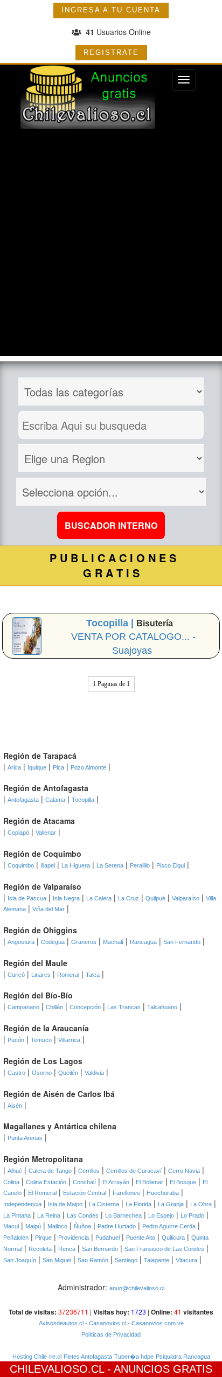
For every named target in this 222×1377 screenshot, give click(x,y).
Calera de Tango (50, 1171)
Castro (16, 1073)
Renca (66, 1249)
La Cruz (128, 898)
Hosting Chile (29, 1356)
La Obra (201, 1204)
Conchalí (84, 1182)
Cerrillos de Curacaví (134, 1171)
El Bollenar (149, 1182)
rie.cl (55, 1356)
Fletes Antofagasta (88, 1356)
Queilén (68, 1073)
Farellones (126, 1193)
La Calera (99, 898)
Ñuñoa (82, 1226)
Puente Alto (140, 1237)
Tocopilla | (111, 623)
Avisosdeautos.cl (61, 1323)
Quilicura (173, 1237)
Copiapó (18, 832)
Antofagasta (23, 799)
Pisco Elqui (170, 865)
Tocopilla (83, 799)
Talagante (156, 1260)
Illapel (47, 865)
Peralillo (140, 865)
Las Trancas (124, 1007)
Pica (58, 767)
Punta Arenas (25, 1138)
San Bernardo (100, 1249)
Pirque (43, 1237)
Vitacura (186, 1260)
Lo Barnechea (123, 1215)
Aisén (15, 1105)
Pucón (16, 1040)
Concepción (85, 1007)
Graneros (83, 942)
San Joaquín (19, 1260)
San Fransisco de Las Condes (164, 1249)
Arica (14, 767)
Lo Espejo (161, 1215)
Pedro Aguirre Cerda (169, 1226)
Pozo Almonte (88, 767)
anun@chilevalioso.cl (136, 1288)
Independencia (22, 1204)
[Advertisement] (111, 245)
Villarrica (69, 1040)
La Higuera (75, 865)
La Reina (48, 1215)
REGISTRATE (111, 52)
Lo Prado (192, 1215)
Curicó (16, 974)
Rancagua (143, 942)
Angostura (21, 942)
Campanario (23, 1007)
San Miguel (57, 1260)
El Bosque (183, 1182)
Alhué (15, 1171)
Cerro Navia (184, 1171)
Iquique (36, 767)
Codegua (53, 942)
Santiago (126, 1260)
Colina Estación (46, 1182)
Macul (11, 1226)
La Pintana (17, 1215)
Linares (41, 974)
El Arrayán (115, 1182)
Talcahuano (162, 1007)
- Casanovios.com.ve (155, 1323)
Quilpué (155, 898)
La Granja (171, 1204)
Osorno (42, 1073)
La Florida (138, 1204)
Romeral (68, 974)
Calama (55, 799)
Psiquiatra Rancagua (183, 1356)
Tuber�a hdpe (134, 1356)
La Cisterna (104, 1204)
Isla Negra (66, 898)
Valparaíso (185, 898)
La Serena (109, 865)
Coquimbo (21, 865)
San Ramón (93, 1260)
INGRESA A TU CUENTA (111, 10)
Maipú (33, 1226)
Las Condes (83, 1215)
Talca (93, 974)
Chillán (54, 1007)
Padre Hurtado (117, 1226)
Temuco (41, 1040)
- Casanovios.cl (105, 1323)
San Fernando (181, 942)
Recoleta (40, 1249)
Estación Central (84, 1193)
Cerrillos (89, 1171)
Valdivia (94, 1073)
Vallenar (46, 832)
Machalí (113, 942)
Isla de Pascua (27, 898)
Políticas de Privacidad (111, 1334)
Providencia (73, 1237)
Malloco (57, 1226)
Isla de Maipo (65, 1204)
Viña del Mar (48, 909)
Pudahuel (107, 1237)
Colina (11, 1182)
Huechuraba (163, 1193)
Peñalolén (16, 1237)
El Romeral (42, 1193)
